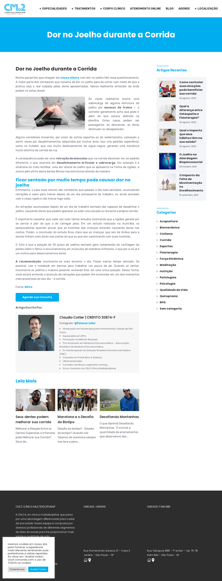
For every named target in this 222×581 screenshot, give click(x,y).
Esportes (166, 246)
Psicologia (167, 284)
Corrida (165, 240)
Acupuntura (169, 221)
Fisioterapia (169, 252)
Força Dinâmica (171, 259)
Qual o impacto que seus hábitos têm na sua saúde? (190, 136)
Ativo (28, 287)
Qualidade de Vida (174, 290)
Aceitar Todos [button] (38, 569)
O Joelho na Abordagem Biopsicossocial (191, 158)
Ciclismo (166, 234)
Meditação (168, 265)
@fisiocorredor (85, 323)
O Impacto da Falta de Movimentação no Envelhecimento (191, 182)
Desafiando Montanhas (119, 417)
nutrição (166, 271)
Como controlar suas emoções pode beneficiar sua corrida (191, 88)
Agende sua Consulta (37, 297)
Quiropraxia (169, 296)
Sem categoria (171, 309)
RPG (163, 302)
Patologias (168, 277)
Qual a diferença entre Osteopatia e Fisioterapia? (190, 112)
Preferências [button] (17, 569)
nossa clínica (70, 77)
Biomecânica (170, 228)
